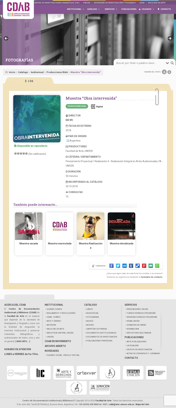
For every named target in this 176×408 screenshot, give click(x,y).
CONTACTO (131, 357)
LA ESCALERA (133, 345)
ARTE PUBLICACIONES (136, 342)
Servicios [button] (110, 9)
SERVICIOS (131, 304)
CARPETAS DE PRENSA (96, 329)
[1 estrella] (15, 153)
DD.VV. (69, 120)
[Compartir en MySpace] (124, 266)
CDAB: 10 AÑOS (53, 317)
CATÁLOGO (90, 304)
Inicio (12, 72)
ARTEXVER (51, 325)
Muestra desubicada (121, 243)
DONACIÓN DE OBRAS (136, 325)
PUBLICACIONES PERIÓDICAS (99, 341)
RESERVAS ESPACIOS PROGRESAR (142, 317)
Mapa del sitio (142, 404)
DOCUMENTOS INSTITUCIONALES (101, 333)
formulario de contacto (151, 277)
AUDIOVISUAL (92, 313)
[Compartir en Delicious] (137, 266)
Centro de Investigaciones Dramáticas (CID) (56, 3)
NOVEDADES (52, 350)
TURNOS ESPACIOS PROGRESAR (141, 313)
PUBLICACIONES (134, 337)
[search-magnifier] (172, 63)
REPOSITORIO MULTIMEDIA (139, 333)
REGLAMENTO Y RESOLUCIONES (61, 313)
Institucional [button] (74, 9)
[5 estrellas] (26, 153)
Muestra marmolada (60, 243)
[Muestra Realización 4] (90, 239)
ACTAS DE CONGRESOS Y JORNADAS (143, 353)
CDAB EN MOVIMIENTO (58, 341)
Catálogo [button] (92, 9)
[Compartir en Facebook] (111, 266)
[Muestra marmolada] (59, 239)
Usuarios (146, 9)
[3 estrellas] (21, 153)
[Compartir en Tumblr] (131, 266)
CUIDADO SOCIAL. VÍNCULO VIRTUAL (63, 355)
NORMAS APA (133, 329)
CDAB (141, 3)
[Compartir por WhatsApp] (157, 266)
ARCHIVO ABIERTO (55, 346)
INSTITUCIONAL (54, 304)
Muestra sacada (28, 243)
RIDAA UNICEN (133, 321)
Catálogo (23, 72)
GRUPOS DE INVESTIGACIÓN (139, 349)
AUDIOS (89, 321)
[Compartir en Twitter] (118, 266)
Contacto (166, 9)
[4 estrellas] (23, 153)
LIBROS (89, 309)
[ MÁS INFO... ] (22, 341)
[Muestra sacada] (28, 239)
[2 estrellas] (18, 153)
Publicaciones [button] (128, 9)
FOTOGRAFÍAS (92, 317)
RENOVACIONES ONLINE (137, 309)
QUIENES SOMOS (54, 309)
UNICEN (86, 3)
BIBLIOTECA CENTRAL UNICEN (60, 333)
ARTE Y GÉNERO (54, 321)
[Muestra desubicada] (121, 239)
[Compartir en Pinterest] (144, 266)
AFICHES (90, 325)
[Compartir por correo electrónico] (150, 266)
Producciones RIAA (57, 72)
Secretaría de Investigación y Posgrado (115, 3)
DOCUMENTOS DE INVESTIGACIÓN (101, 337)
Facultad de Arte (156, 3)
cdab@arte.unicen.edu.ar (121, 404)
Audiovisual (37, 72)
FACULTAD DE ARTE (55, 329)
